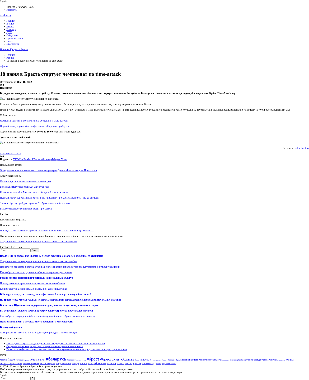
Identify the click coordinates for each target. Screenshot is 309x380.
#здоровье (225, 360)
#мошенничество (31, 363)
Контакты (11, 9)
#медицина (280, 360)
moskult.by (5, 15)
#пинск (83, 363)
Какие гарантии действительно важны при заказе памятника (33, 288)
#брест (9, 153)
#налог (43, 363)
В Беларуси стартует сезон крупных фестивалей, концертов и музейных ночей (45, 294)
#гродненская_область (158, 360)
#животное (204, 360)
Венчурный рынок (11, 327)
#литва (272, 360)
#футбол (166, 363)
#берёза (70, 360)
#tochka (3, 359)
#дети (195, 359)
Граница (11, 29)
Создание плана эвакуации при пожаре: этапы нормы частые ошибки (38, 241)
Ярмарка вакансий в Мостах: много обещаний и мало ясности (34, 120)
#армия (26, 360)
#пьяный (120, 363)
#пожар (91, 363)
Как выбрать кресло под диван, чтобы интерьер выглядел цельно (36, 272)
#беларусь (56, 358)
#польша (100, 363)
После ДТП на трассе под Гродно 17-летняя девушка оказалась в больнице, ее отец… (47, 230)
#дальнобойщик (184, 360)
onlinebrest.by (302, 148)
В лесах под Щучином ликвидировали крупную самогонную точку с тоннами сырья (49, 305)
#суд (152, 363)
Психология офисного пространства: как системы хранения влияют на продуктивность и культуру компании (60, 266)
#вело (137, 360)
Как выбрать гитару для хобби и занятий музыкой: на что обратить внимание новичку (47, 316)
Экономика (12, 44)
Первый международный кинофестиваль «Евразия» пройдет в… (35, 126)
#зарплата (215, 359)
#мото (19, 364)
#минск (290, 359)
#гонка (17, 153)
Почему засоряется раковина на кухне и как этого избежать (32, 283)
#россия (137, 363)
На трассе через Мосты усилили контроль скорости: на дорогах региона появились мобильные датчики (60, 299)
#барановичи (37, 359)
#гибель (144, 359)
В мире (10, 23)
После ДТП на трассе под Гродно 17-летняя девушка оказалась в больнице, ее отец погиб (51, 255)
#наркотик (51, 364)
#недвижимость (63, 363)
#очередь (75, 364)
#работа (128, 363)
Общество (12, 35)
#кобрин (242, 360)
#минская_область (8, 363)
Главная (10, 20)
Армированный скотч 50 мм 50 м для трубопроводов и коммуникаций (39, 332)
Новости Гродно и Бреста (14, 49)
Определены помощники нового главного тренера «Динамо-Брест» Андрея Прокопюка (48, 170)
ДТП (9, 32)
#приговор (111, 363)
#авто (3, 153)
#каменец (234, 360)
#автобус (19, 360)
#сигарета (146, 363)
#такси (158, 364)
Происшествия (14, 38)
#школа (173, 363)
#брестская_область (117, 359)
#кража (265, 360)
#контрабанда (253, 359)
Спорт (9, 41)
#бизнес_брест (80, 360)
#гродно (172, 360)
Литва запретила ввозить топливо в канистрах (25, 181)
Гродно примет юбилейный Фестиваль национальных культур (36, 277)
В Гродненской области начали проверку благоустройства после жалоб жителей (46, 310)
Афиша (10, 26)
